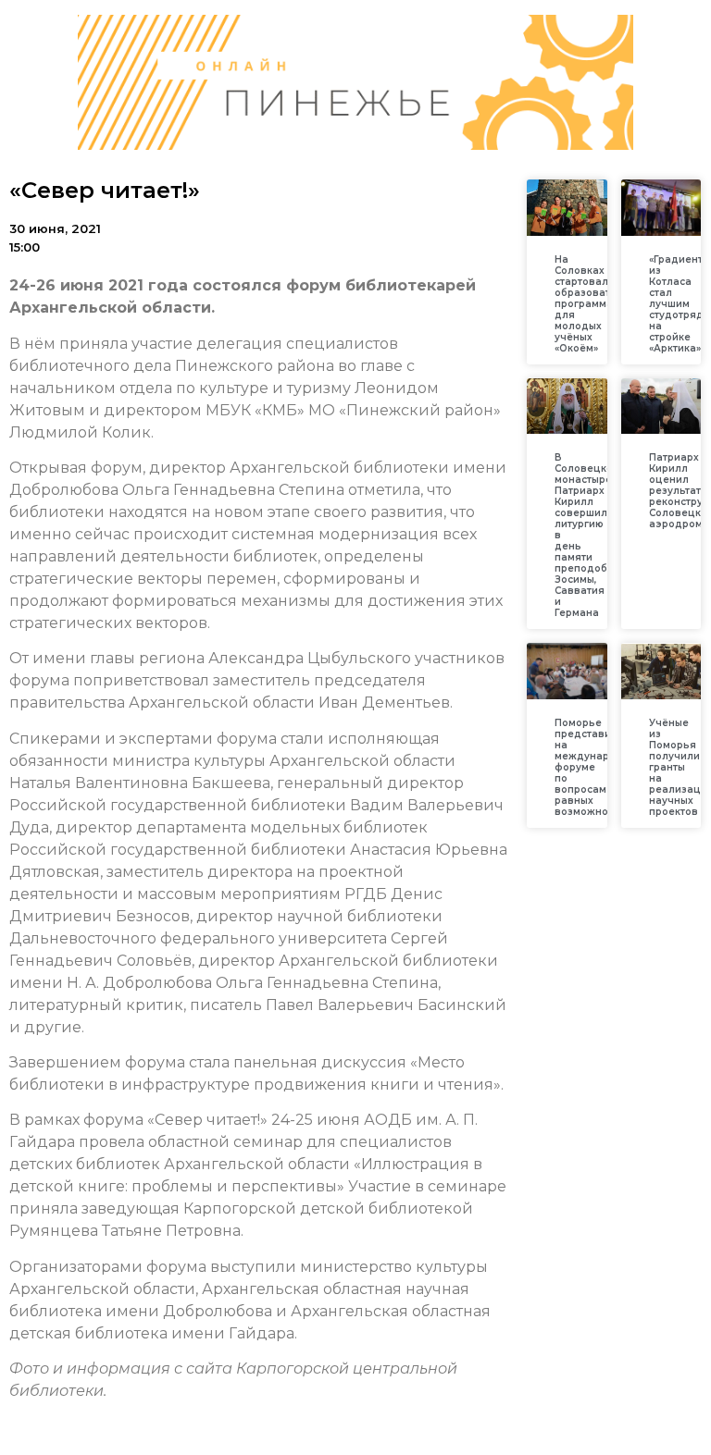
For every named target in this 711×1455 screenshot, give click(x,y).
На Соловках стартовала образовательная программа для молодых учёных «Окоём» (602, 303)
